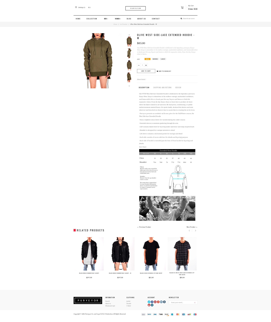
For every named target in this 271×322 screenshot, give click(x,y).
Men (105, 18)
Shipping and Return (162, 87)
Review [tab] (178, 87)
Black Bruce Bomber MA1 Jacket (89, 273)
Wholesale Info (110, 306)
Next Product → (192, 227)
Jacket (128, 301)
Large (163, 59)
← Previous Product (144, 227)
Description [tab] (144, 87)
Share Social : (141, 79)
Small (147, 59)
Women (117, 18)
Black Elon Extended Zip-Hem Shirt (151, 273)
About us (141, 18)
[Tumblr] (164, 302)
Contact (156, 18)
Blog (129, 18)
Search (107, 301)
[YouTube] (149, 305)
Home (78, 18)
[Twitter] (149, 302)
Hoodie (129, 303)
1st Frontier (123, 24)
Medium (155, 59)
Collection (91, 18)
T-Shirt (129, 306)
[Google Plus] (158, 302)
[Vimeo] (152, 305)
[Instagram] (161, 302)
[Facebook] (152, 302)
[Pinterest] (155, 302)
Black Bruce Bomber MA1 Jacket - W (120, 273)
